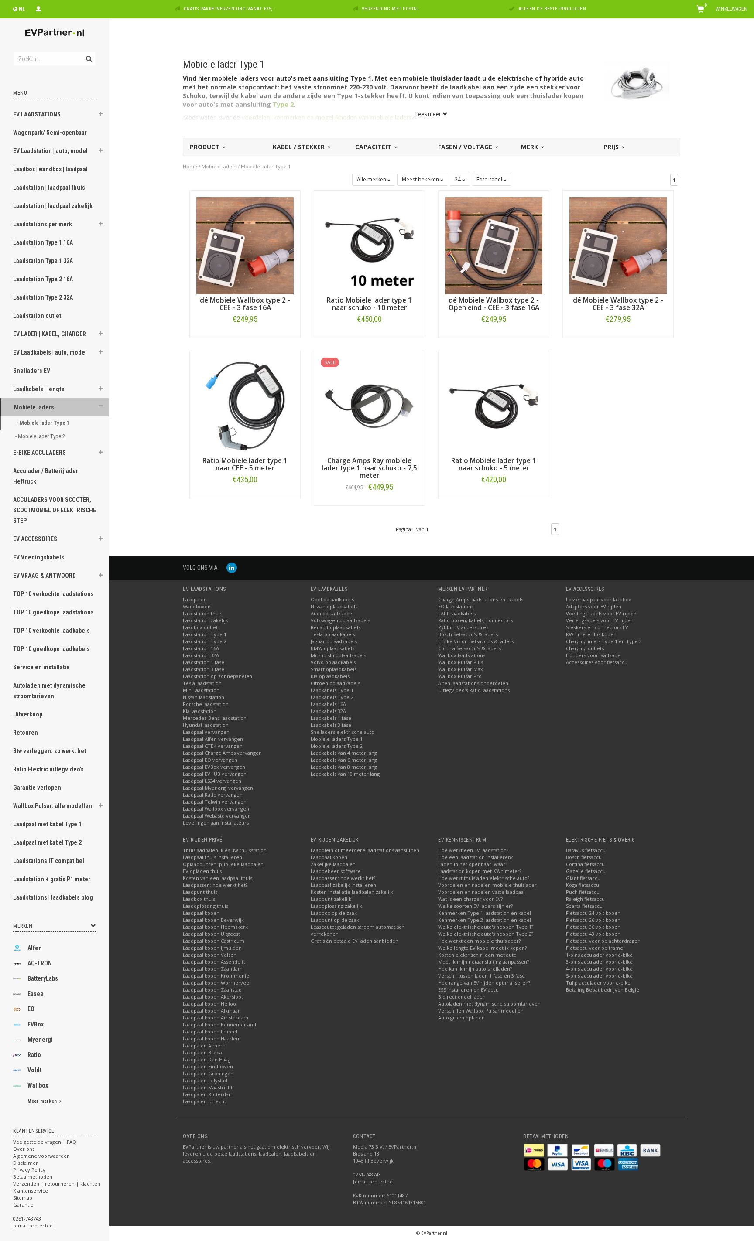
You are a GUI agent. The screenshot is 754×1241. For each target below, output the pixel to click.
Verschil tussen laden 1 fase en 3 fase (481, 975)
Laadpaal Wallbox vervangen (216, 808)
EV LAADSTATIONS (37, 114)
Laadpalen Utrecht (204, 1101)
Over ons (23, 1149)
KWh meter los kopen (591, 634)
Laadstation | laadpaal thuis (49, 187)
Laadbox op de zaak (334, 913)
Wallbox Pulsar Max (460, 669)
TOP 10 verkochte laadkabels (51, 630)
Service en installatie (41, 667)
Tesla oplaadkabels (333, 634)
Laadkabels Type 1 (332, 690)
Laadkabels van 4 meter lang (344, 753)
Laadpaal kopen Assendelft (214, 961)
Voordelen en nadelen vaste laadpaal (481, 892)
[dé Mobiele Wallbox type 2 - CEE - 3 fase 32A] (618, 245)
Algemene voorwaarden (41, 1155)
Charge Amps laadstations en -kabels (480, 599)
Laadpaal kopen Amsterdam (215, 1017)
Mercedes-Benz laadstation (215, 718)
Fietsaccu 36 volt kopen (593, 927)
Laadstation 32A (201, 655)
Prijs (611, 147)
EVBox (35, 1024)
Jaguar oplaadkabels (334, 641)
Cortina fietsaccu (585, 864)
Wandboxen (197, 606)
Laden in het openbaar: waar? (472, 864)
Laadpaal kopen (201, 913)
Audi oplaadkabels (332, 613)
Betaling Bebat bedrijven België (602, 989)
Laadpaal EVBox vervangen (214, 767)
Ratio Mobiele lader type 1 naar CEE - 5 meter (245, 464)
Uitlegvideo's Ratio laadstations (474, 690)
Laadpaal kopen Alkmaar (211, 1010)
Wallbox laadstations (461, 655)
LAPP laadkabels (457, 613)
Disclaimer (25, 1162)
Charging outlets (585, 648)
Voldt (34, 1070)
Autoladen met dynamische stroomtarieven (49, 690)
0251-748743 (27, 1218)
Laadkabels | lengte (39, 388)
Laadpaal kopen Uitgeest (211, 934)
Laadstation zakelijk (205, 620)
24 (458, 179)
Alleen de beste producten (552, 9)
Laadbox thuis (199, 899)
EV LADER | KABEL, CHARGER (49, 334)
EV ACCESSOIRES (35, 538)
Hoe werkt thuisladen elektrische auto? (483, 878)
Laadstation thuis (202, 613)
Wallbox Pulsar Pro (460, 676)
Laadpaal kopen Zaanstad (212, 989)
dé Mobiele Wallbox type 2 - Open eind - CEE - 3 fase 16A (494, 304)
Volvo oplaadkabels (333, 662)
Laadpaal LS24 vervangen (212, 780)
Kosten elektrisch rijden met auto (477, 954)
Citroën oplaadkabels (335, 683)
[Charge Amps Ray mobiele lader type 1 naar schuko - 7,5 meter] (369, 405)
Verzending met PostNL (391, 9)
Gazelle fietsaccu (586, 871)
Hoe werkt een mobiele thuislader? (479, 941)
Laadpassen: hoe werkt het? (215, 885)
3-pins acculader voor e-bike (599, 961)
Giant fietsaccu (583, 878)
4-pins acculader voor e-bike (599, 968)
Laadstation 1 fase (203, 662)
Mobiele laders (34, 407)
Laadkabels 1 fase (331, 718)
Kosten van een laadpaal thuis (217, 878)
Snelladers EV (31, 370)
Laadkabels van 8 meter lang (344, 767)
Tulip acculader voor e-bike (598, 982)
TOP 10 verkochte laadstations (53, 593)
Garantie (23, 1204)
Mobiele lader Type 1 (266, 166)
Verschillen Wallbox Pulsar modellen (481, 1010)
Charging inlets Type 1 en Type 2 (604, 641)
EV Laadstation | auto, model (50, 150)
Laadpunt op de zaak (335, 920)
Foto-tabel (490, 179)
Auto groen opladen (461, 1017)
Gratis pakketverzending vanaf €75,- (229, 9)
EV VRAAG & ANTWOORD (44, 575)
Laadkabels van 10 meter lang (345, 774)
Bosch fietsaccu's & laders (468, 634)
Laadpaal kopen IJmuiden (212, 947)
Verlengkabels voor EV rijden (600, 620)
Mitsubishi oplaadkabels (338, 655)
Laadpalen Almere (204, 1045)
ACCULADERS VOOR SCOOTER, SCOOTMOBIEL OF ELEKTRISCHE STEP (54, 510)
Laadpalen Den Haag (206, 1059)
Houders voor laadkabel (594, 655)
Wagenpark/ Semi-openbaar (50, 132)
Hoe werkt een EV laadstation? (473, 850)
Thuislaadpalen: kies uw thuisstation (225, 850)
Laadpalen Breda (202, 1052)
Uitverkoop (27, 714)
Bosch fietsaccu (584, 857)
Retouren (25, 732)
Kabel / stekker (299, 147)
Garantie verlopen (37, 787)
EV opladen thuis (202, 871)
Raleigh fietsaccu (585, 899)
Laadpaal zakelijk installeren (343, 885)
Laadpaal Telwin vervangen (215, 801)
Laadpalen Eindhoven (208, 1066)
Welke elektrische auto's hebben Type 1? (485, 927)
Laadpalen (195, 599)
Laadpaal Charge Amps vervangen (222, 753)
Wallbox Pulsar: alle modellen (52, 805)
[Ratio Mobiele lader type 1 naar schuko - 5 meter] (493, 405)
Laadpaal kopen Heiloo (209, 1003)
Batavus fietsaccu (586, 850)
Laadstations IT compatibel (48, 860)
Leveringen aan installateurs (216, 822)
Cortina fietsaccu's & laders (469, 648)
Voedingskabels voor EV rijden (601, 613)
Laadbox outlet (200, 627)
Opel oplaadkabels (332, 599)
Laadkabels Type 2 (332, 697)
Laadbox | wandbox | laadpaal (50, 169)
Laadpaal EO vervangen (210, 760)
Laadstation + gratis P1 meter (51, 879)
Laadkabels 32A (328, 711)
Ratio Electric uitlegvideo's (48, 769)
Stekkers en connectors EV (597, 627)
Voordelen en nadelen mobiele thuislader (487, 885)
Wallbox (37, 1085)
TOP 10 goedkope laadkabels (51, 648)
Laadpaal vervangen (206, 732)
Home (190, 166)
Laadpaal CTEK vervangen (213, 746)
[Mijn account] (38, 8)
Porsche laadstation (206, 704)
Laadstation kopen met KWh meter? (479, 871)
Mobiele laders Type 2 (337, 746)
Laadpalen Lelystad (205, 1080)
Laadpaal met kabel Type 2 (47, 842)
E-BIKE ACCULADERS (39, 452)
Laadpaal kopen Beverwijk (213, 920)
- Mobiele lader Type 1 (43, 422)
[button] (101, 115)
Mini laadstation (201, 690)
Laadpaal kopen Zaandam (213, 968)
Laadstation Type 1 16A (43, 242)
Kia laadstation (199, 711)
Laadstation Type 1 (204, 634)
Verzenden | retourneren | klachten (56, 1183)
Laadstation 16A (201, 648)
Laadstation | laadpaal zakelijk (53, 205)
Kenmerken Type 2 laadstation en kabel (484, 920)
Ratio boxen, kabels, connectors (475, 620)
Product (205, 147)
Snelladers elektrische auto (342, 732)
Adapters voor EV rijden (593, 606)
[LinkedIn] (231, 567)
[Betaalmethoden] (534, 1149)
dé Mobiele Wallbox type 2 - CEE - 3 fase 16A (245, 304)
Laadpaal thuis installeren (212, 857)
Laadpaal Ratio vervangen (213, 794)
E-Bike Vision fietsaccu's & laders (476, 641)
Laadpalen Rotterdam (208, 1094)
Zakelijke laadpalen (333, 864)
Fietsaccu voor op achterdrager (603, 941)
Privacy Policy (29, 1169)
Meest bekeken (421, 179)
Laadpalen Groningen (208, 1073)
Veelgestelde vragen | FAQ (44, 1142)
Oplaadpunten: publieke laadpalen (223, 864)
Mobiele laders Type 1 (337, 739)
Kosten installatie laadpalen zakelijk (352, 892)
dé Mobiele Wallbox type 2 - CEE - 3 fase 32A (618, 304)
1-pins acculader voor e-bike (599, 954)
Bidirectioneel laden (462, 996)
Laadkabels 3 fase (331, 725)
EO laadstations (455, 606)
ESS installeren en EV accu (468, 989)
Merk (530, 147)
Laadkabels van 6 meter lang (344, 760)
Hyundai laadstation (206, 725)
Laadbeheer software (336, 871)
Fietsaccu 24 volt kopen (593, 913)
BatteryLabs (42, 978)
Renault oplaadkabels (335, 627)
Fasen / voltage (466, 147)
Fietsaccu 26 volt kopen (593, 920)
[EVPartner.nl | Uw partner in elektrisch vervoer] (54, 32)
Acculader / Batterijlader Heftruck (45, 476)
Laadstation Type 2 (204, 641)
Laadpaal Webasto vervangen (217, 815)
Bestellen (245, 337)
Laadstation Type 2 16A (43, 279)
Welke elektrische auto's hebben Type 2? (485, 934)
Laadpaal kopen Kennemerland (219, 1024)
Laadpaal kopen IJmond (210, 1031)
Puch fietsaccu (583, 892)
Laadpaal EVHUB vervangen (215, 774)
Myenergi (40, 1039)
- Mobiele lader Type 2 (40, 436)
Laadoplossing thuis (205, 906)
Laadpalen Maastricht (208, 1087)
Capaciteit (374, 147)
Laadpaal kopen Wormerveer (217, 982)
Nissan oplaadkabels (334, 606)
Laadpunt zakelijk (331, 899)
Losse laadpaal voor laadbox (598, 599)
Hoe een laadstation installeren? (475, 857)
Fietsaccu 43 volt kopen (593, 934)
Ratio (34, 1054)
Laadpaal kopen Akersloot (213, 996)
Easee (35, 993)
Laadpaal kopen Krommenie (216, 975)
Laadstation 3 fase (203, 669)
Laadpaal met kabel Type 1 (47, 824)
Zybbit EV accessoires (463, 627)
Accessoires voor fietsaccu (596, 662)
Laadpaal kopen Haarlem (212, 1038)
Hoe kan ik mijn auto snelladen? (475, 968)
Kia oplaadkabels (330, 676)
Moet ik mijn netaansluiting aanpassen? (483, 961)
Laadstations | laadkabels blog (53, 897)
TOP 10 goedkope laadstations (53, 612)
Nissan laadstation (203, 697)
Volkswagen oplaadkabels (340, 620)
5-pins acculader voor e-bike (599, 975)
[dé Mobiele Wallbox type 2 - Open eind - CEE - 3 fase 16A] (493, 245)
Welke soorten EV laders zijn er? (475, 906)
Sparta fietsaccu (584, 906)
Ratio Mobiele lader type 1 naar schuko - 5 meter (493, 464)
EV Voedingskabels (38, 557)
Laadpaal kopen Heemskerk (215, 927)
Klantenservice (30, 1190)
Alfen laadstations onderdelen (473, 683)
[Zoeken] (88, 54)
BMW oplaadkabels (332, 648)
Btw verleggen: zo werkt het (49, 750)
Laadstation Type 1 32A (43, 260)
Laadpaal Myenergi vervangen (218, 787)
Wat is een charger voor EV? (470, 899)
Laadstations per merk (42, 224)
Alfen (34, 947)
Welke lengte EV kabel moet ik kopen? (482, 947)
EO (30, 1009)
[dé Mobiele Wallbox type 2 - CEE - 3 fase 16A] (245, 245)
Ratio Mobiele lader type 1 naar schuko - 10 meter (369, 304)
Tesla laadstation (202, 683)
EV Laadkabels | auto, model (50, 352)
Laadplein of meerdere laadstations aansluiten (365, 850)
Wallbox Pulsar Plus (460, 662)
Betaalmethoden (32, 1176)
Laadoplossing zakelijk (336, 906)
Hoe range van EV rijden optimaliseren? (484, 982)
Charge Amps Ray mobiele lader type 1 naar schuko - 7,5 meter (369, 468)
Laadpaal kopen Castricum (213, 941)
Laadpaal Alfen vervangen (213, 739)
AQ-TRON (39, 963)
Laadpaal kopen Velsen (209, 954)
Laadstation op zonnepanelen (217, 676)
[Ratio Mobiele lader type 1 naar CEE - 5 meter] (245, 405)
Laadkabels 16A (328, 704)
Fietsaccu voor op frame (594, 947)
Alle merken (372, 179)
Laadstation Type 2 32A (43, 297)
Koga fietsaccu (582, 885)
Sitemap (22, 1197)
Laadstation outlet (37, 315)
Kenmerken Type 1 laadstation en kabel (484, 913)
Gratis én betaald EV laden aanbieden (354, 941)
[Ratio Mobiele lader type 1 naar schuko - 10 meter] (369, 245)
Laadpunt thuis (200, 892)
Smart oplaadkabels (333, 669)
